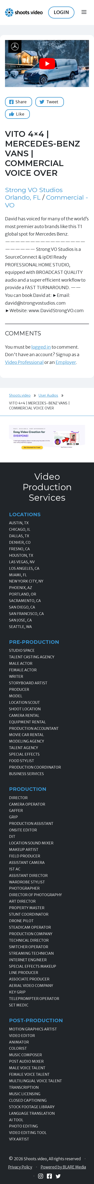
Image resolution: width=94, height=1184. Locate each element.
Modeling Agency (26, 741)
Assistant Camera (27, 862)
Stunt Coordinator (28, 914)
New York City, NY (26, 581)
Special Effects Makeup (32, 966)
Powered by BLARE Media (63, 1167)
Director (18, 798)
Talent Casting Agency (31, 657)
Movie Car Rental (26, 735)
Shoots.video (20, 395)
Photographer (24, 888)
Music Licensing (24, 1094)
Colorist (18, 1048)
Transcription (24, 1087)
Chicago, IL (19, 529)
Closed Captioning (28, 1100)
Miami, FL (18, 575)
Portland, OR (22, 594)
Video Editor (22, 1035)
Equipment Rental (27, 722)
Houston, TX (21, 555)
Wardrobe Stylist (27, 882)
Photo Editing (23, 1126)
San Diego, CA (22, 607)
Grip (13, 817)
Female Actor (23, 670)
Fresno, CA (19, 549)
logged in (41, 347)
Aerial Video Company (31, 985)
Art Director (22, 901)
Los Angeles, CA (24, 568)
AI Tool (16, 1120)
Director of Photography (35, 895)
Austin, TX (19, 523)
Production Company (30, 934)
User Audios (48, 395)
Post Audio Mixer (26, 1061)
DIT (12, 836)
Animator (19, 1042)
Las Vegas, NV (22, 562)
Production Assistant (31, 823)
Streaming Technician (31, 953)
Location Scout (24, 702)
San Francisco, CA (26, 614)
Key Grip (17, 992)
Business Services (26, 774)
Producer (19, 689)
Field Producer (24, 856)
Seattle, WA (20, 627)
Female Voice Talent (29, 1074)
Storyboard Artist (28, 683)
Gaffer (16, 810)
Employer (66, 362)
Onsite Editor (23, 830)
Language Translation (32, 1113)
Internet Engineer (28, 960)
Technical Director (29, 940)
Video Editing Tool (28, 1132)
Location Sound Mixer (31, 843)
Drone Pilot (21, 921)
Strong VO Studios (34, 190)
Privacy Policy (20, 1167)
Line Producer (23, 972)
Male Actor (20, 663)
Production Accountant (34, 728)
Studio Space (22, 650)
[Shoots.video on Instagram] (40, 1176)
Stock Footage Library (32, 1107)
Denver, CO (20, 542)
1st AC (14, 869)
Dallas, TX (19, 536)
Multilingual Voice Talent (35, 1081)
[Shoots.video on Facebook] (49, 1176)
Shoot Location (25, 709)
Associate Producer (29, 979)
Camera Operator (27, 804)
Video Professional (24, 362)
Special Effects (24, 754)
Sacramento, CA (25, 601)
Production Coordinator (35, 767)
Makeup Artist (23, 849)
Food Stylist (21, 761)
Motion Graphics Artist (33, 1029)
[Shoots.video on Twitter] (58, 1176)
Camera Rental (24, 715)
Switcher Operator (28, 947)
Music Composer (25, 1055)
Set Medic (18, 1005)
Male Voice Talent (27, 1068)
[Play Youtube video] (47, 63)
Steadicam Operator (30, 927)
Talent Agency (23, 748)
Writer (16, 676)
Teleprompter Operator (34, 998)
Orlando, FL (23, 197)
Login (61, 12)
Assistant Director (28, 875)
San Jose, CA (20, 620)
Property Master (26, 908)
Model (15, 696)
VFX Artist (19, 1139)
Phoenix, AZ (20, 587)
